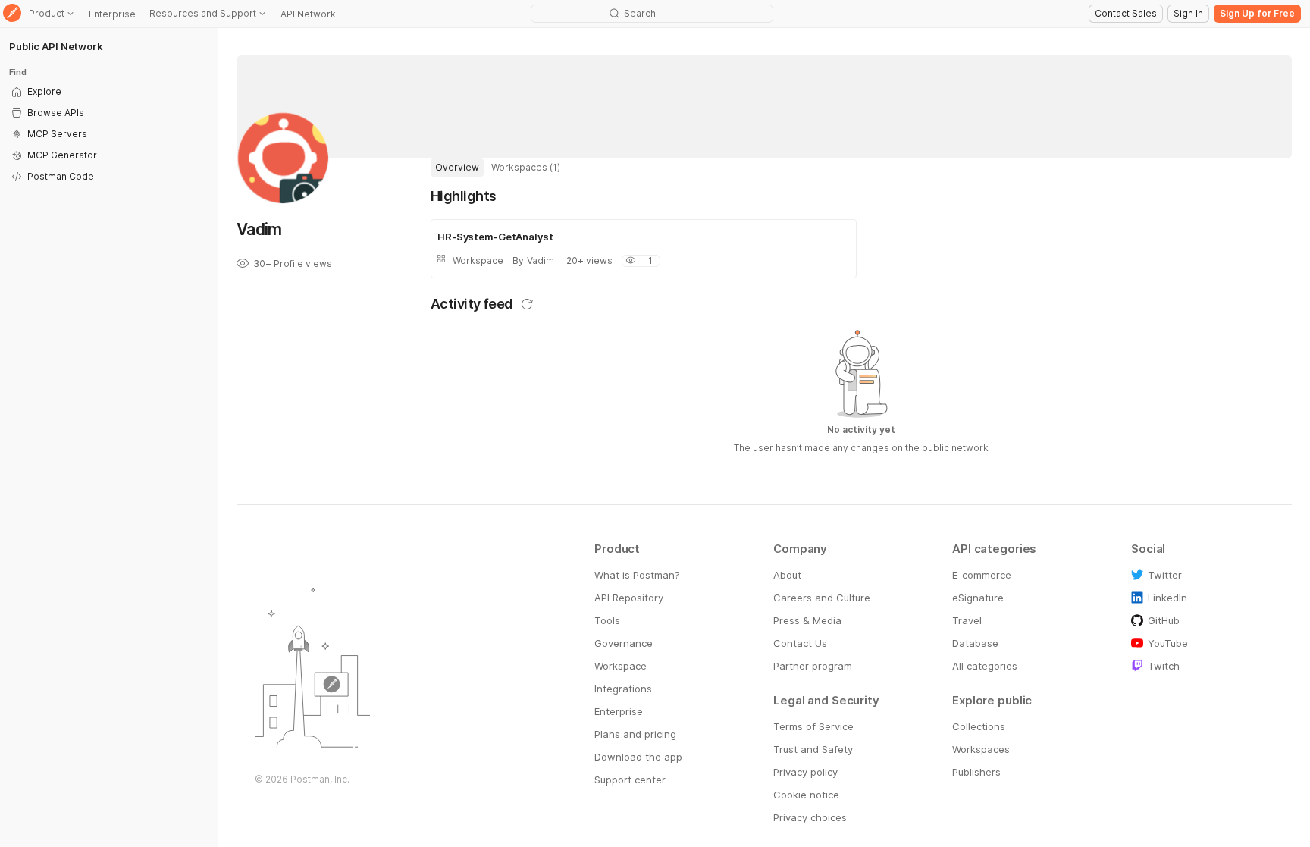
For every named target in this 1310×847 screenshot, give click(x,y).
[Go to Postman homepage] (12, 14)
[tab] (457, 167)
